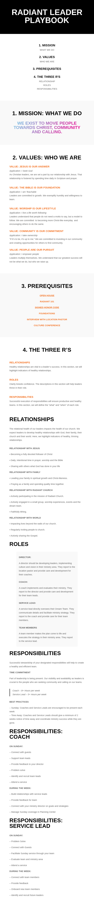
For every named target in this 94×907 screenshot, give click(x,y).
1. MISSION (47, 45)
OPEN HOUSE (47, 295)
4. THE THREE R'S (47, 76)
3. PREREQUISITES (47, 68)
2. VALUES (47, 57)
